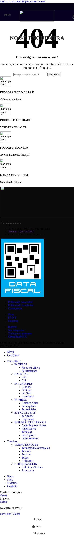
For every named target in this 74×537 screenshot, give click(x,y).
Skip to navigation (10, 1)
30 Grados (27, 415)
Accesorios (28, 396)
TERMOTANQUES (26, 444)
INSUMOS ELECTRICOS (30, 422)
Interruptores (29, 435)
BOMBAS (20, 399)
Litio (24, 377)
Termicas (27, 431)
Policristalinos (29, 370)
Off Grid (26, 390)
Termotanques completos (36, 447)
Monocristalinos (31, 367)
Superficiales (29, 409)
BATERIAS (21, 374)
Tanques (26, 451)
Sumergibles (29, 406)
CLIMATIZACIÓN (25, 463)
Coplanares (28, 419)
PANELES (20, 364)
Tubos (25, 457)
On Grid (26, 393)
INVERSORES (23, 383)
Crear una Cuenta (10, 513)
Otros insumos (30, 438)
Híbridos (26, 386)
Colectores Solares (32, 467)
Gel (24, 380)
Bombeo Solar (30, 402)
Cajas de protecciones (34, 425)
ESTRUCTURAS (24, 412)
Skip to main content (33, 1)
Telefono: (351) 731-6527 (21, 231)
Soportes (26, 454)
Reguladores (29, 428)
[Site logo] (37, 20)
